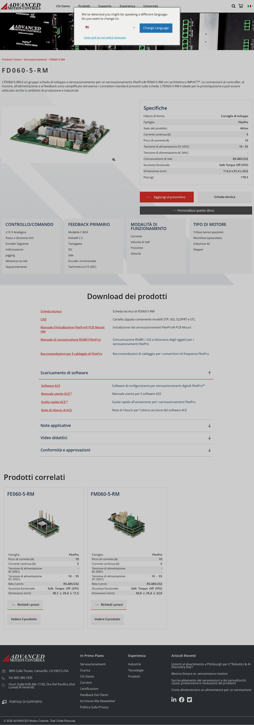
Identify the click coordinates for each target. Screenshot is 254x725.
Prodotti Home (11, 59)
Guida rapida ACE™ (54, 402)
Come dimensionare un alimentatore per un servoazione (211, 690)
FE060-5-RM (20, 494)
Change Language (156, 28)
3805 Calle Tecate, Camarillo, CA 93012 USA (38, 671)
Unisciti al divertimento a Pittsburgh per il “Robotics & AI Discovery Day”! (210, 665)
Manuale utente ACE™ (56, 394)
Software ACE (50, 386)
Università (150, 6)
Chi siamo (63, 6)
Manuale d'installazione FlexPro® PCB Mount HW (73, 329)
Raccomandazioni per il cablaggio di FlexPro (71, 354)
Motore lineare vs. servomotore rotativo (199, 674)
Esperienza (127, 6)
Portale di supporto (25, 702)
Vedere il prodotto (24, 619)
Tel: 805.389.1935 (20, 678)
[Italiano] (249, 6)
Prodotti (84, 6)
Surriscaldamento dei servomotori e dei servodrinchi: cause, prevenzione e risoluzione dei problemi (208, 681)
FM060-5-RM (105, 494)
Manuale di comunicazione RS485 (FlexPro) (71, 340)
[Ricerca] (234, 6)
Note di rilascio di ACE (56, 410)
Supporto (105, 6)
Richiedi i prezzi (28, 605)
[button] (126, 374)
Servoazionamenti (35, 59)
